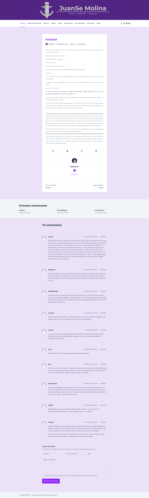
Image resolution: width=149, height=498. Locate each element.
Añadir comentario (49, 460)
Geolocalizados (62, 210)
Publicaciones (68, 23)
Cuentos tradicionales (34, 23)
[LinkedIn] (96, 151)
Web (89, 454)
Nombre (46, 454)
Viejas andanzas (80, 23)
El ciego (50, 422)
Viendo (99, 23)
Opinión (53, 23)
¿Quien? (60, 23)
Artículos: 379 (74, 174)
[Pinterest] (82, 151)
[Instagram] (129, 23)
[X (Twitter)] (126, 23)
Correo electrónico (72, 454)
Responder (103, 236)
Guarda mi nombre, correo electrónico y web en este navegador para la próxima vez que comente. (71, 475)
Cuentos (22, 23)
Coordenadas (99, 210)
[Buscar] (121, 23)
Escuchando (90, 23)
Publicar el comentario (51, 481)
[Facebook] (124, 23)
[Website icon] (74, 170)
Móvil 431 (46, 23)
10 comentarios (81, 44)
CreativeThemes (52, 495)
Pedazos (22, 210)
